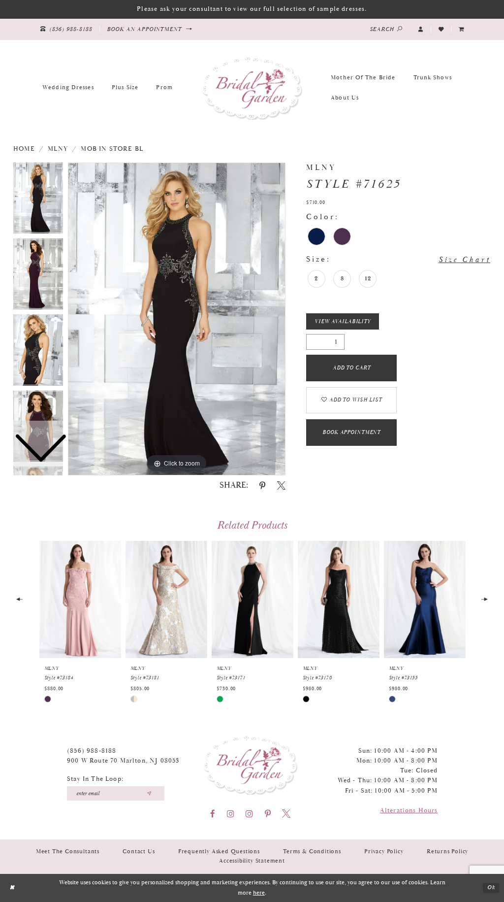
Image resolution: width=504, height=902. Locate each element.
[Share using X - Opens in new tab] (281, 485)
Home (24, 149)
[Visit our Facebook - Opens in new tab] (212, 813)
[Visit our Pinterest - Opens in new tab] (268, 813)
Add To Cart (352, 368)
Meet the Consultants (67, 851)
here (259, 893)
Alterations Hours (409, 810)
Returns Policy (447, 851)
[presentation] (80, 599)
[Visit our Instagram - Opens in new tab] (230, 813)
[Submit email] (148, 793)
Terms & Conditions (312, 851)
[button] (420, 29)
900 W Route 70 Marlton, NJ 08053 (123, 761)
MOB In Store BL (112, 149)
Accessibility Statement (252, 861)
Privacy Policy (383, 851)
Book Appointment (351, 432)
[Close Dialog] (12, 888)
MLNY (58, 149)
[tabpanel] (176, 319)
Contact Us (139, 851)
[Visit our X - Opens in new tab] (286, 813)
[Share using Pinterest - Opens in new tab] (262, 485)
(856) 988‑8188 (91, 751)
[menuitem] (461, 29)
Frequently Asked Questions (219, 851)
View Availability (343, 321)
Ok (491, 888)
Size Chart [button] (464, 260)
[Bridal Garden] (252, 88)
